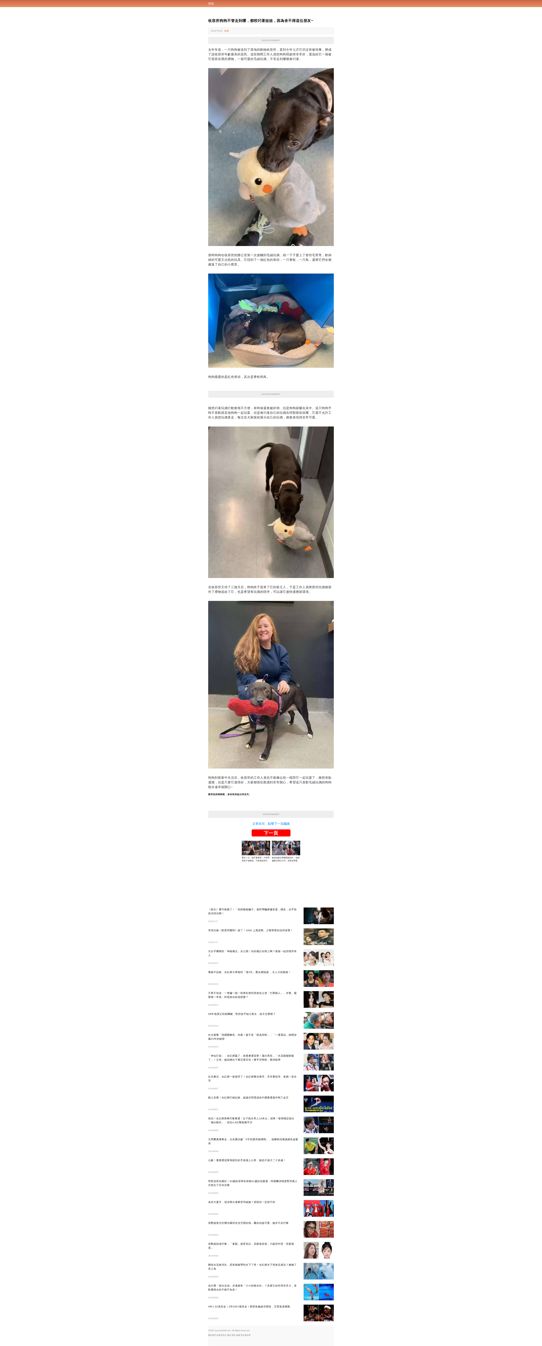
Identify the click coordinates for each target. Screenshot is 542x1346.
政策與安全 (222, 1335)
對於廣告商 (246, 1335)
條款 (229, 1335)
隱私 (234, 1335)
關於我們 (212, 1335)
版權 (238, 1335)
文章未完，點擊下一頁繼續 (271, 823)
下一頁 (271, 833)
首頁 (211, 3)
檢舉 (226, 30)
